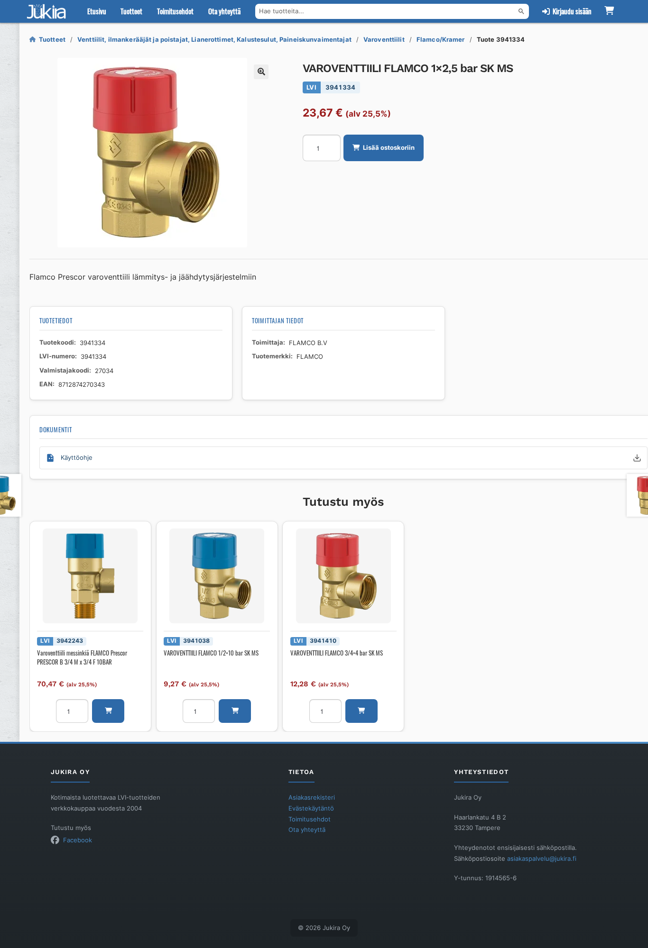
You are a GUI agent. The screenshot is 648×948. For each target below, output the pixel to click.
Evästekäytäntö (311, 808)
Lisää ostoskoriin (389, 147)
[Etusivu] (48, 11)
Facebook (77, 840)
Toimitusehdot (175, 11)
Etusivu (96, 11)
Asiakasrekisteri (311, 797)
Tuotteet (131, 11)
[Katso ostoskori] (609, 11)
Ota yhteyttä (224, 11)
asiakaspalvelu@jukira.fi (541, 858)
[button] (261, 71)
